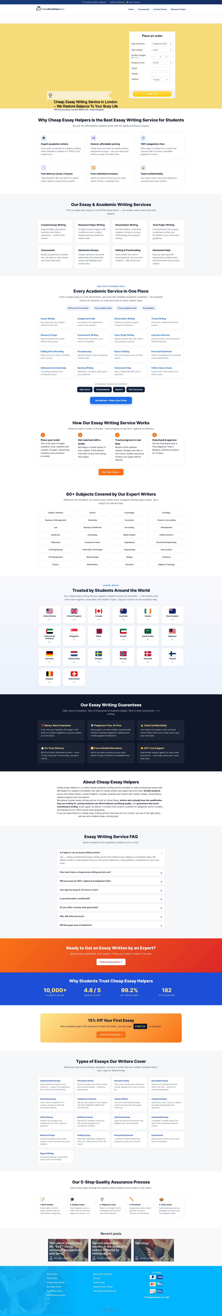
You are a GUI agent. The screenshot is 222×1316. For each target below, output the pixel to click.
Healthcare (55, 535)
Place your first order (67, 816)
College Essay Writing (55, 1282)
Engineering (129, 542)
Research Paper (178, 9)
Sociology (166, 513)
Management (166, 527)
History (93, 513)
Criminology (93, 535)
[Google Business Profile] (117, 1310)
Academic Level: (138, 63)
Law (55, 527)
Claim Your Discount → (111, 1034)
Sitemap (96, 1278)
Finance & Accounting (166, 520)
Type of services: (138, 44)
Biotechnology (93, 557)
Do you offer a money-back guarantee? (79, 907)
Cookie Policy (52, 1278)
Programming (129, 549)
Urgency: (135, 79)
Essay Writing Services (56, 1295)
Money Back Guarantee (102, 1274)
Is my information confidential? (75, 898)
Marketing (92, 520)
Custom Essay (160, 9)
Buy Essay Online (54, 1287)
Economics (129, 520)
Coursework (143, 9)
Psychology (129, 513)
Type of (137, 50)
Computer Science (92, 542)
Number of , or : (138, 56)
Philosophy (55, 542)
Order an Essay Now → (111, 962)
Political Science (166, 535)
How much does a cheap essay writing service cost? (85, 872)
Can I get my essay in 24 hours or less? (79, 889)
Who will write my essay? (72, 916)
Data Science (166, 549)
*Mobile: (134, 74)
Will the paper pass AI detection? (76, 925)
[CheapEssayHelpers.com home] (49, 9)
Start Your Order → (111, 472)
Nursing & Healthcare (92, 527)
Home (131, 9)
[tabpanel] (68, 1250)
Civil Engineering (56, 549)
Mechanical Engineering (166, 542)
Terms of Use (52, 1274)
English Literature (55, 513)
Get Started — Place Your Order (111, 400)
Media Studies (129, 535)
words (136, 57)
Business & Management (55, 520)
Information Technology (92, 549)
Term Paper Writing (54, 1291)
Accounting (129, 527)
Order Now (152, 93)
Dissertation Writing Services (104, 1291)
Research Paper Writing (102, 1287)
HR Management (56, 557)
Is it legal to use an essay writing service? (80, 852)
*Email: (134, 68)
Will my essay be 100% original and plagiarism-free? (85, 881)
